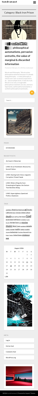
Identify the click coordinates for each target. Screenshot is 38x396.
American (21, 210)
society (27, 229)
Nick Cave (16, 226)
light (13, 222)
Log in (8, 340)
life (11, 222)
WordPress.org (11, 357)
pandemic (23, 226)
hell (15, 219)
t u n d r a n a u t (9, 1)
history (18, 219)
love (17, 222)
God (28, 216)
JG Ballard (23, 219)
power (12, 229)
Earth (13, 216)
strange (8, 232)
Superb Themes (30, 393)
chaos (13, 212)
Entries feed (10, 346)
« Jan (6, 276)
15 (27, 262)
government (10, 219)
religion (23, 229)
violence (26, 235)
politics (8, 229)
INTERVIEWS (10, 148)
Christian (18, 212)
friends (24, 216)
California (9, 212)
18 (11, 266)
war (7, 238)
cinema (23, 212)
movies (25, 222)
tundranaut (29, 68)
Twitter (11, 235)
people (29, 226)
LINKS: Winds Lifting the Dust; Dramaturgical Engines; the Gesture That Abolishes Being (17, 185)
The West (20, 232)
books (30, 210)
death (8, 216)
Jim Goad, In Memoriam (13, 161)
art (25, 209)
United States (17, 235)
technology (14, 232)
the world (26, 232)
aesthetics (8, 210)
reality (17, 229)
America (15, 210)
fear (18, 216)
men (20, 222)
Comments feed (11, 352)
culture (28, 212)
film (20, 216)
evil (16, 216)
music (9, 225)
